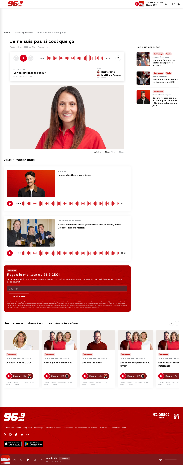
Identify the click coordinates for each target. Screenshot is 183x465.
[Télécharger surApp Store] (13, 444)
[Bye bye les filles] (97, 340)
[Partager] (118, 58)
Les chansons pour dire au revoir (135, 364)
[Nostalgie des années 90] (59, 340)
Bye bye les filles (92, 362)
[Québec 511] (176, 419)
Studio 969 (151, 5)
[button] (14, 460)
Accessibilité (67, 428)
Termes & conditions (12, 428)
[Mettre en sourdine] (160, 460)
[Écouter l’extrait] (23, 58)
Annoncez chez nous (117, 428)
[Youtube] (27, 434)
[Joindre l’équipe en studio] (166, 4)
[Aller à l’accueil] (15, 5)
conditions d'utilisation (83, 307)
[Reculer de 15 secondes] (16, 58)
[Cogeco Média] (161, 417)
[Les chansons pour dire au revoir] (135, 340)
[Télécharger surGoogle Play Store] (33, 444)
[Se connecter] (179, 4)
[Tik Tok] (16, 434)
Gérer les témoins (53, 428)
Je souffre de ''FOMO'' (18, 362)
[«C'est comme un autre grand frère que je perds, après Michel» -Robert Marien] (31, 232)
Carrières (103, 428)
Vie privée (27, 428)
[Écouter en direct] (137, 4)
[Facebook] (5, 434)
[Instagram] (10, 434)
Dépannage (38, 428)
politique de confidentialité (55, 307)
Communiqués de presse (86, 428)
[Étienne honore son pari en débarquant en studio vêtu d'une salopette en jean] (143, 97)
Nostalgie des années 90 (58, 362)
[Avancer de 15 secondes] (30, 58)
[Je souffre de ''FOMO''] (21, 340)
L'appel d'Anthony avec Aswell (74, 175)
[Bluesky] (22, 434)
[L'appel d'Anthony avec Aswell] (31, 183)
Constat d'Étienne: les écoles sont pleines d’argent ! (164, 62)
